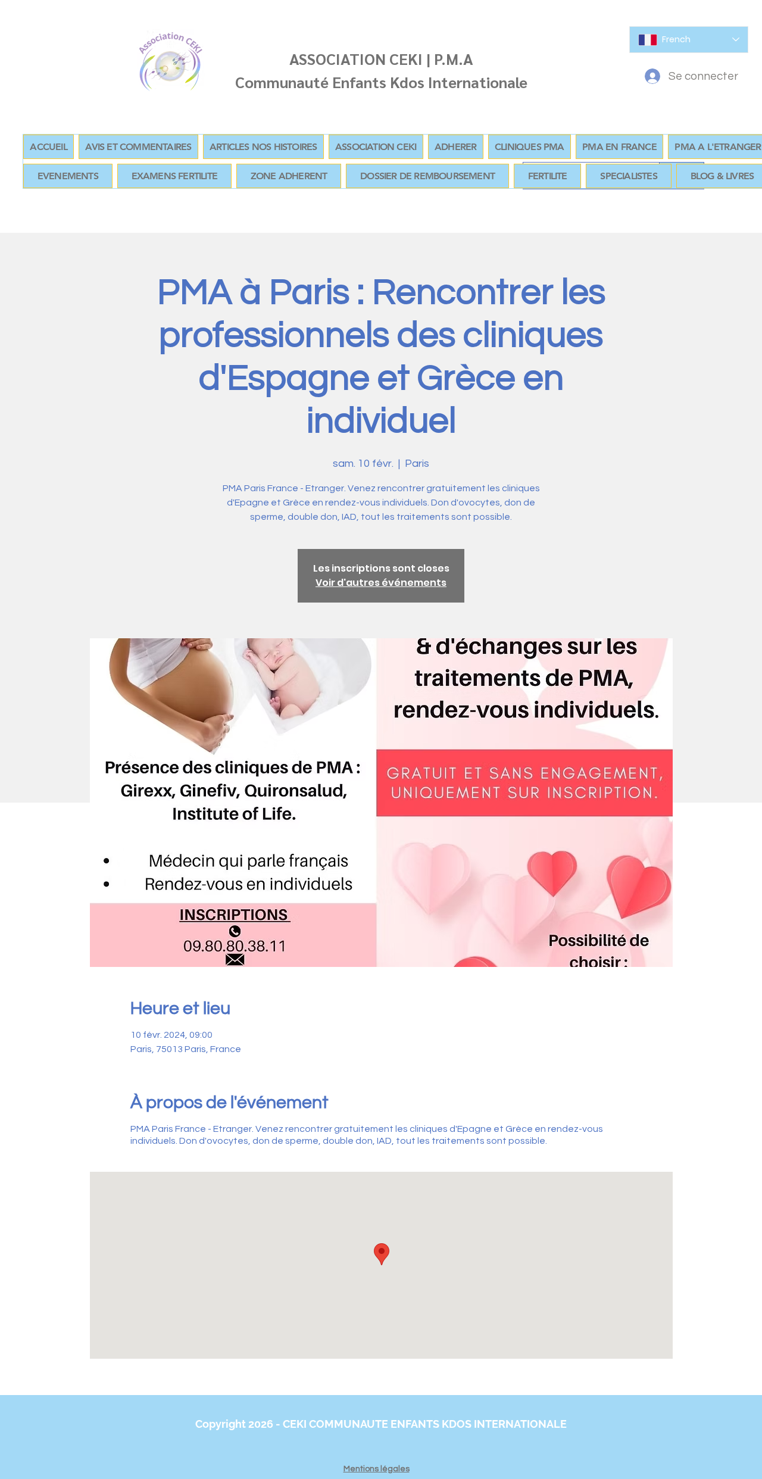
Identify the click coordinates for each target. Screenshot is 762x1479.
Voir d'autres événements (381, 582)
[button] (288, 176)
